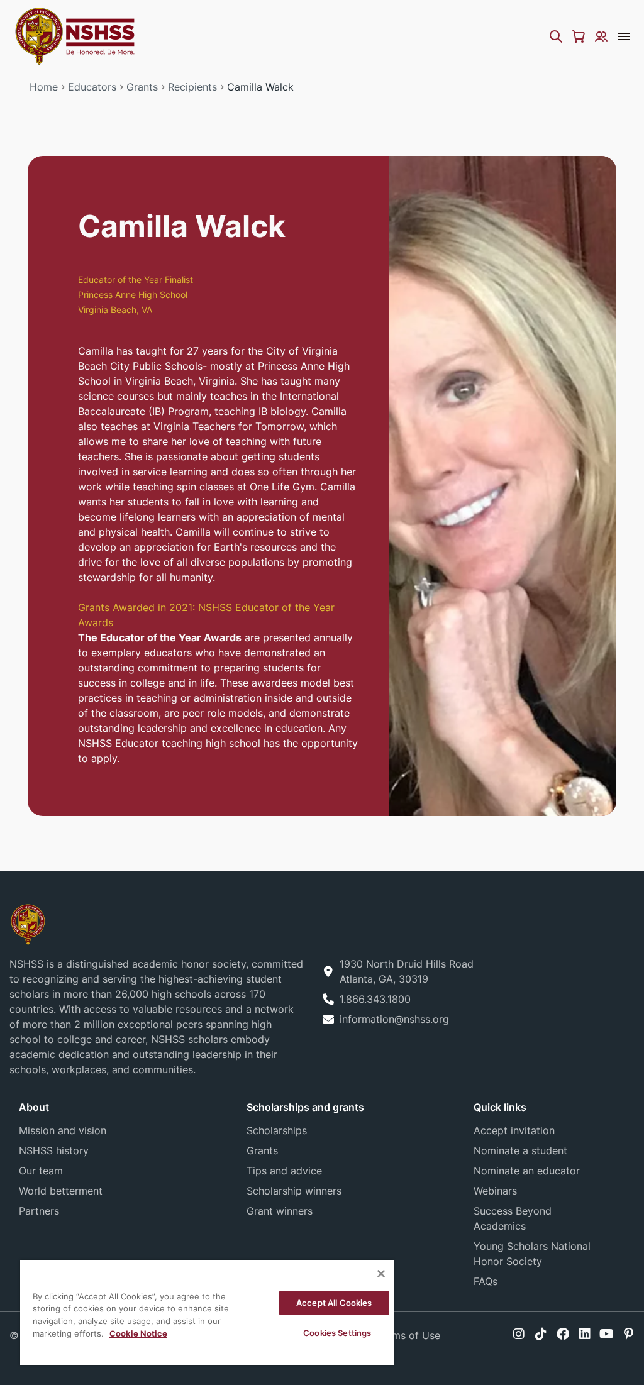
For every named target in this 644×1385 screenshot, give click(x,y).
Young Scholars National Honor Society (532, 1253)
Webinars (495, 1190)
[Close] (381, 1273)
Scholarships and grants (305, 1107)
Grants (142, 86)
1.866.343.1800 (375, 999)
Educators (92, 86)
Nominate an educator (527, 1170)
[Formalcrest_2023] (27, 923)
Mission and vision (62, 1130)
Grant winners (280, 1211)
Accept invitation (514, 1130)
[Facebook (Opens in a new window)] (563, 1334)
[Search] (556, 36)
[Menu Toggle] (623, 36)
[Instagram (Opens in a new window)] (519, 1334)
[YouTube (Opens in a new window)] (606, 1334)
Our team (41, 1170)
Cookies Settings (337, 1333)
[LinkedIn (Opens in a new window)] (585, 1334)
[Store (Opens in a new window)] (578, 36)
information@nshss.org (394, 1019)
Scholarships (277, 1130)
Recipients (192, 86)
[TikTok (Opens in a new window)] (541, 1334)
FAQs (485, 1281)
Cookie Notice (138, 1333)
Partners (39, 1211)
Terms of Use (408, 1335)
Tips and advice (284, 1170)
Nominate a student (520, 1150)
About (34, 1107)
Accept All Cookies (334, 1303)
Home (44, 86)
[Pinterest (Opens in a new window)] (628, 1334)
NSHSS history (54, 1150)
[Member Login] (601, 36)
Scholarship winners (294, 1190)
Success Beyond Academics (513, 1218)
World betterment (61, 1190)
